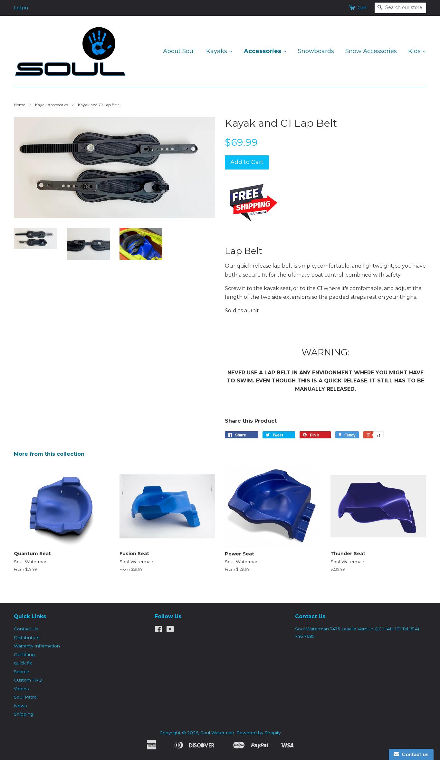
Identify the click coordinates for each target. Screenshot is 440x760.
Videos (21, 688)
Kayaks (217, 51)
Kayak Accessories (51, 104)
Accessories (263, 51)
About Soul (179, 51)
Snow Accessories (371, 51)
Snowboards (316, 51)
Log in (21, 8)
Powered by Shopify (258, 732)
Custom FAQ (28, 679)
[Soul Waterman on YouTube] (170, 630)
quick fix (23, 662)
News (20, 705)
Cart (362, 8)
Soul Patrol (26, 697)
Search (21, 671)
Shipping (23, 714)
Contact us (414, 754)
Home (19, 104)
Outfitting (24, 654)
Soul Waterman (217, 732)
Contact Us (26, 628)
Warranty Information (37, 645)
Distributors (26, 637)
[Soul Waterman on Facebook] (158, 630)
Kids (415, 51)
